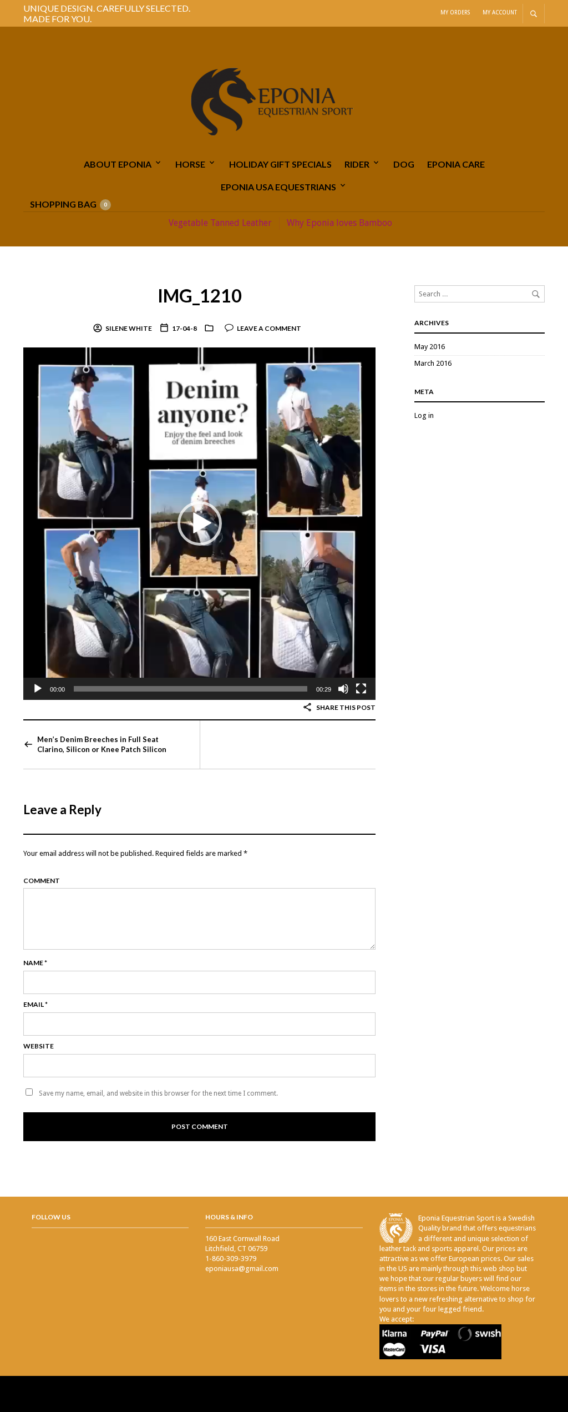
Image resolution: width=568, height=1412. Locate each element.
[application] (199, 523)
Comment (41, 880)
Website (38, 1046)
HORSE (190, 164)
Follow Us (51, 1217)
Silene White (128, 328)
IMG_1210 (200, 295)
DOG (403, 164)
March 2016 (433, 363)
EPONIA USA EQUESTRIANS (278, 186)
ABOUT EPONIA (117, 164)
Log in (424, 415)
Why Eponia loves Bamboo (339, 223)
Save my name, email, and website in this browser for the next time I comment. (158, 1093)
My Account (500, 12)
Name (35, 963)
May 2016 (429, 346)
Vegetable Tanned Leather (220, 223)
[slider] (190, 689)
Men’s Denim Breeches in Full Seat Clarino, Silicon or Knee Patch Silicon (101, 744)
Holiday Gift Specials (280, 164)
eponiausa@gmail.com (241, 1268)
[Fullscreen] (361, 688)
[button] (200, 523)
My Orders (455, 12)
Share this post (345, 707)
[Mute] (343, 688)
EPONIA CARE (456, 164)
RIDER (356, 164)
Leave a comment (269, 328)
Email (35, 1004)
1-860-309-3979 (230, 1258)
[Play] (37, 688)
